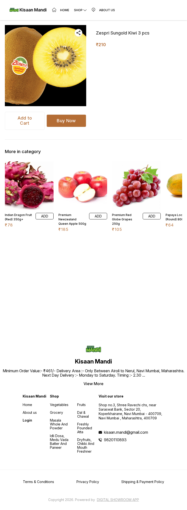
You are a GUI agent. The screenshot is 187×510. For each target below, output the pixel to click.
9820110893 (115, 440)
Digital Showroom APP (118, 500)
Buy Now (66, 120)
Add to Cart (25, 120)
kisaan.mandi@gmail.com (126, 432)
